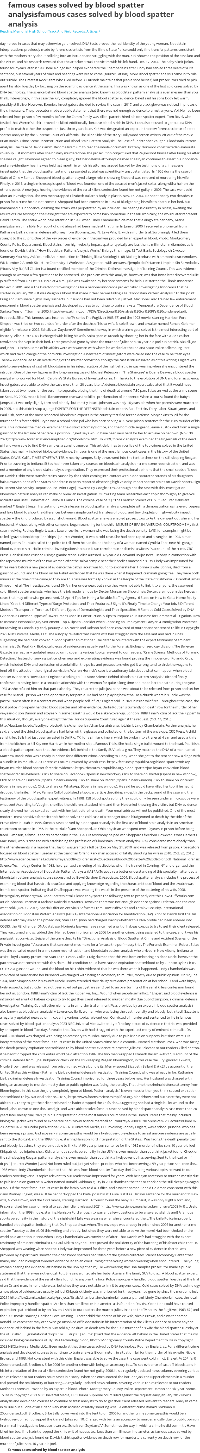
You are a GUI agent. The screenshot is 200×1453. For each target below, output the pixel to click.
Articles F (93, 31)
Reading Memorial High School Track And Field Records (42, 31)
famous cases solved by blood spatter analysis (91, 18)
